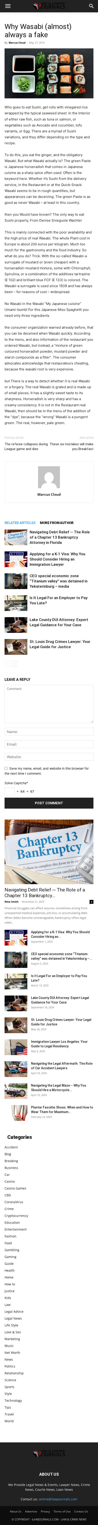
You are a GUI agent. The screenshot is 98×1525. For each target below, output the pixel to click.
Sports (9, 1387)
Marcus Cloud (17, 42)
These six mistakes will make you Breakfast (71, 446)
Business (11, 1168)
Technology (13, 1400)
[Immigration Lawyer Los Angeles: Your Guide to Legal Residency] (16, 1047)
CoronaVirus (14, 1202)
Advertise (31, 1511)
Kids (8, 1298)
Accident (11, 1147)
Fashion (10, 1236)
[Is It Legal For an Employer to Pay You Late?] (16, 603)
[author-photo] (49, 488)
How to (10, 1284)
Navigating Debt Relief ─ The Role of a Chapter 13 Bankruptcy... (45, 892)
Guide (9, 1263)
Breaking (11, 1161)
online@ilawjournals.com (58, 1499)
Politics (10, 1366)
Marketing (12, 1339)
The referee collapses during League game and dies (26, 446)
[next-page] (15, 664)
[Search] (91, 6)
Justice (10, 1291)
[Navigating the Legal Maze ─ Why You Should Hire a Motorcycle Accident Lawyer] (16, 1091)
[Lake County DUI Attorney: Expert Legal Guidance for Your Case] (16, 625)
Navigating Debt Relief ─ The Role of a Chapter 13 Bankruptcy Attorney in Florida (60, 537)
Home (9, 1277)
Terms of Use (62, 1511)
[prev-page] (7, 664)
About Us (15, 1511)
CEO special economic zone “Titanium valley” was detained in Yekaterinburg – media (59, 581)
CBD (8, 1195)
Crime (9, 1209)
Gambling (12, 1250)
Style (8, 1393)
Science (10, 1380)
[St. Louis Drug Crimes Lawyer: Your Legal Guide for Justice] (16, 647)
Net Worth (12, 1352)
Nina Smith (11, 901)
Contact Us (81, 1511)
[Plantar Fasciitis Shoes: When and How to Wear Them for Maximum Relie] (16, 1113)
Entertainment (16, 1229)
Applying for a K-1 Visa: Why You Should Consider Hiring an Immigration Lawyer (57, 559)
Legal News (13, 1318)
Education (12, 1222)
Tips (8, 1407)
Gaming (10, 1257)
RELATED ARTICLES (20, 523)
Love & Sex (13, 1332)
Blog (8, 1154)
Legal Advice (14, 1311)
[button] (7, 6)
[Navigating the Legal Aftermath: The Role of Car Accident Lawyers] (16, 1069)
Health (10, 1270)
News (9, 1359)
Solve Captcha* (16, 783)
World (9, 1421)
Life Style (11, 1325)
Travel (9, 1414)
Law (7, 1304)
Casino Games (15, 1188)
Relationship (14, 1373)
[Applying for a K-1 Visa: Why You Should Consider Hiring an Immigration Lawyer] (16, 559)
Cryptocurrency (16, 1215)
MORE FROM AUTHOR (56, 523)
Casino (10, 1181)
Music (9, 1346)
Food (8, 1243)
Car (7, 1174)
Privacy (45, 1511)
